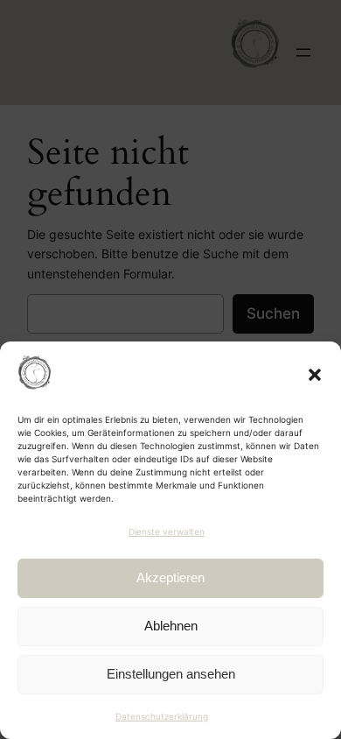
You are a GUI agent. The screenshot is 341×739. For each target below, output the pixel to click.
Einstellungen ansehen (171, 673)
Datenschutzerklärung (161, 716)
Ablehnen (171, 625)
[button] (315, 375)
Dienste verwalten (167, 531)
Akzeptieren (170, 577)
